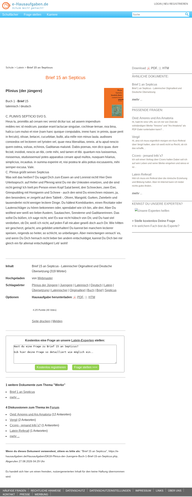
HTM (91, 297)
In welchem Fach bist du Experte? (156, 226)
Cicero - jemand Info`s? (25, 425)
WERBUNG (41, 494)
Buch (90, 290)
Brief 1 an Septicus (22, 391)
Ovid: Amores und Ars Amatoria (30, 414)
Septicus (110, 290)
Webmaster (45, 278)
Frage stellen (32, 14)
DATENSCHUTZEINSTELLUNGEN (110, 490)
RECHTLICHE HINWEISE (46, 490)
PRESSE (25, 494)
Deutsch (96, 285)
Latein (20, 67)
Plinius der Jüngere (45, 285)
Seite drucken (41, 321)
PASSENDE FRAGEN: (147, 110)
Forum (54, 407)
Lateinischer (59, 290)
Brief (99, 290)
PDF (80, 297)
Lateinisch (81, 285)
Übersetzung (40, 290)
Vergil (13, 419)
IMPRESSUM (143, 490)
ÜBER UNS (174, 490)
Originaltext (77, 290)
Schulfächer (10, 14)
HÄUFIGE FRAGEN (14, 490)
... (137, 99)
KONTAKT (9, 494)
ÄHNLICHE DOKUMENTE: (150, 76)
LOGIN (158, 3)
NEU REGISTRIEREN (176, 3)
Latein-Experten (82, 340)
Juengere (66, 285)
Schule (10, 67)
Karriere (52, 14)
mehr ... (15, 397)
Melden (57, 321)
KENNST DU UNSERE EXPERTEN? (157, 203)
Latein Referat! (19, 430)
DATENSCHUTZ (75, 490)
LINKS (159, 490)
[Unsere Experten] (152, 210)
